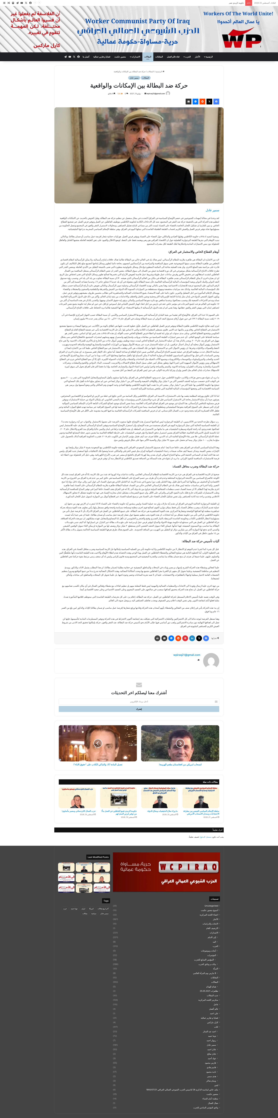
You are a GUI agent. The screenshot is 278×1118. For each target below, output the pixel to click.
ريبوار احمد (211, 1040)
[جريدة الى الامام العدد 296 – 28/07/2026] (66, 888)
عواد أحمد (212, 1058)
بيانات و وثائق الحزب (207, 964)
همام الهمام (211, 986)
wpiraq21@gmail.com (156, 93)
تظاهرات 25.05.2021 (209, 991)
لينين (216, 1085)
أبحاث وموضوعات (208, 950)
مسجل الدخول (205, 837)
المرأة (215, 968)
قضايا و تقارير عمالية (101, 56)
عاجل (216, 1004)
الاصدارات (136, 56)
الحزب (188, 56)
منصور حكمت (120, 56)
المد (214, 941)
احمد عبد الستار (209, 1031)
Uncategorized (211, 906)
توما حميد (212, 1036)
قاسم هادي (211, 1067)
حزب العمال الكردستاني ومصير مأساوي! (79, 811)
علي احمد (214, 1013)
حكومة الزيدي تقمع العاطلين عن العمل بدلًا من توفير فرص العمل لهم (216, 3)
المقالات (147, 56)
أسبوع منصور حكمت (209, 910)
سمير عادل (134, 78)
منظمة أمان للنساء (210, 1098)
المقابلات (159, 56)
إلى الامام (212, 937)
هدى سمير (211, 1076)
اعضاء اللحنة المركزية (209, 915)
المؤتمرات (211, 955)
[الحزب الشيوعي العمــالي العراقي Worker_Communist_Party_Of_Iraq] (139, 29)
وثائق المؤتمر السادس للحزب (205, 1107)
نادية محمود (211, 1072)
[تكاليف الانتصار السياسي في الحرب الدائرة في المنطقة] (84, 877)
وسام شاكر (211, 1081)
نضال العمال (213, 1103)
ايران (83, 909)
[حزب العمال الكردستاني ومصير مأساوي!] (77, 797)
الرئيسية (209, 56)
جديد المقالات (212, 995)
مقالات (84, 913)
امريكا (91, 909)
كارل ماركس (212, 1022)
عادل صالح (211, 1054)
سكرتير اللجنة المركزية (208, 1000)
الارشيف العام (212, 928)
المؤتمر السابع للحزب (204, 959)
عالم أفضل (213, 1009)
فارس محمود (210, 1063)
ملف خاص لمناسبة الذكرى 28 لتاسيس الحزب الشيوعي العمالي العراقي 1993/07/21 (182, 1089)
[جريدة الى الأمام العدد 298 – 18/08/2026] (66, 877)
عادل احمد (211, 1049)
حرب (65, 909)
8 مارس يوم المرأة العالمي (204, 973)
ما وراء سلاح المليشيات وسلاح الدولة (162, 811)
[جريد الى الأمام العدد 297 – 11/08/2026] (102, 888)
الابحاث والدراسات (210, 924)
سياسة (93, 913)
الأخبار (197, 56)
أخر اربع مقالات (103, 909)
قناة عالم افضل (173, 56)
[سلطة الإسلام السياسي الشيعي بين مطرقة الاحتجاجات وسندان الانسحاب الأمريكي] (200, 797)
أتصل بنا (86, 56)
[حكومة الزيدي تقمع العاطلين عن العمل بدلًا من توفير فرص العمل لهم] (118, 797)
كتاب (216, 1027)
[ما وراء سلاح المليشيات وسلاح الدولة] (159, 797)
